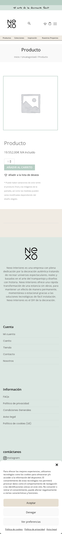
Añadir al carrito (19, 167)
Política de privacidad (34, 529)
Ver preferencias (31, 521)
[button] (57, 464)
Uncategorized (29, 56)
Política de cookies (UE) (17, 423)
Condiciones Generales (17, 410)
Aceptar (31, 503)
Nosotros (8, 361)
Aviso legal (51, 529)
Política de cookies (14, 529)
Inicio (17, 56)
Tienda (7, 347)
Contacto (9, 354)
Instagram (13, 458)
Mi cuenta (9, 334)
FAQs (6, 396)
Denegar (31, 512)
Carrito (7, 341)
